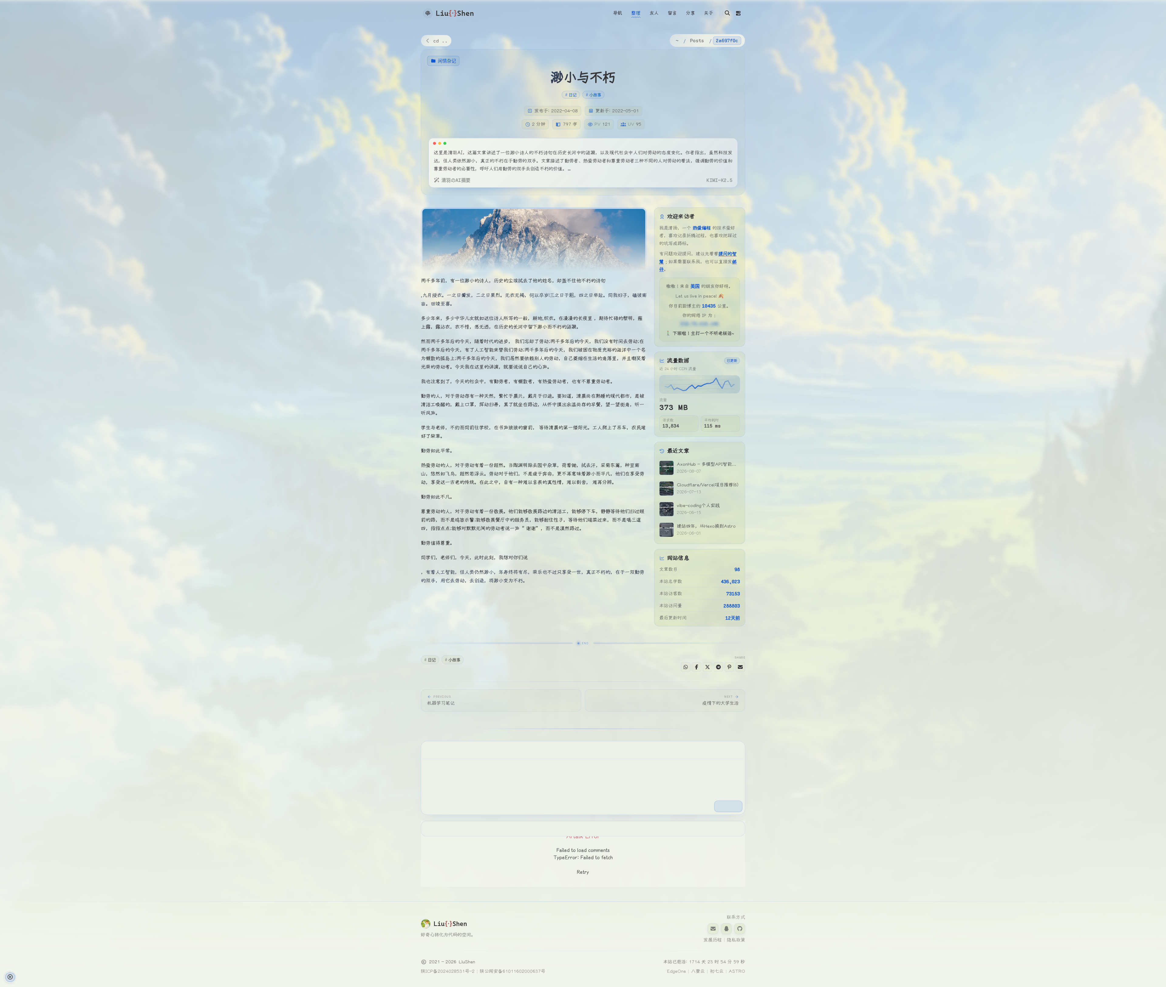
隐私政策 (736, 940)
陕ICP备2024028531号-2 (448, 971)
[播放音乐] (10, 977)
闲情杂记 (447, 60)
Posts (697, 40)
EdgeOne (676, 971)
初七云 (717, 971)
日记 (571, 94)
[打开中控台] (738, 13)
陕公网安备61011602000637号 (512, 971)
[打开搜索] (727, 13)
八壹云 (698, 971)
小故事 (593, 94)
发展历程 (713, 940)
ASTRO (737, 971)
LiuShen (467, 962)
